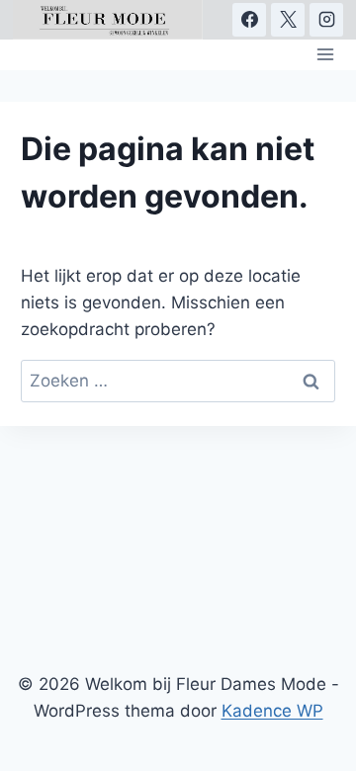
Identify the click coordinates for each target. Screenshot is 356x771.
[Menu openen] (326, 55)
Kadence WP (272, 711)
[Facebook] (249, 20)
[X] (288, 20)
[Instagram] (326, 20)
